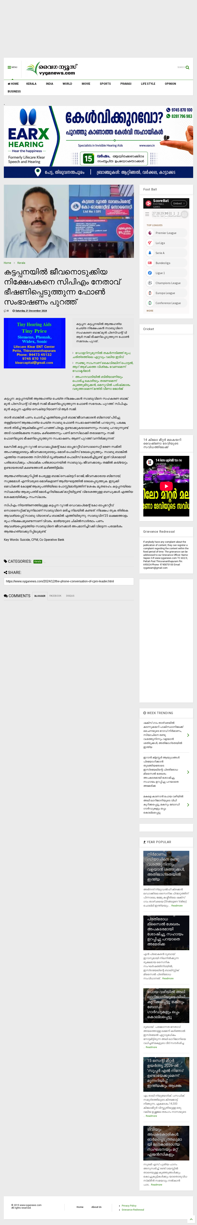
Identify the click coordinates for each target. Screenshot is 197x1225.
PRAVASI (125, 83)
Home (7, 262)
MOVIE (86, 83)
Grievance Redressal (133, 1209)
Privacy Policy (129, 1205)
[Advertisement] (98, 31)
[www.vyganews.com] (52, 76)
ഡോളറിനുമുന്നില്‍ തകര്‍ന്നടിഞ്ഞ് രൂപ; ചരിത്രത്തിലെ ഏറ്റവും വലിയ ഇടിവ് (101, 355)
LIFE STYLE (148, 83)
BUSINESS (14, 91)
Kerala (21, 262)
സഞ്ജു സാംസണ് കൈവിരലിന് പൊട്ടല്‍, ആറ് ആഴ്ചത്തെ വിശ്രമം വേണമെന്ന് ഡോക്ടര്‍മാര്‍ (102, 367)
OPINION (170, 83)
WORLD (67, 83)
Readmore (177, 905)
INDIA (49, 83)
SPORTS (105, 83)
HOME (14, 83)
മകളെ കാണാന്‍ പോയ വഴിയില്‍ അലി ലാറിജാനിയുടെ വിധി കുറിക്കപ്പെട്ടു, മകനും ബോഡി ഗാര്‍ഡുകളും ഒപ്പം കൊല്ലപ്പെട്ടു (166, 1001)
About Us (96, 1207)
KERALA (31, 83)
